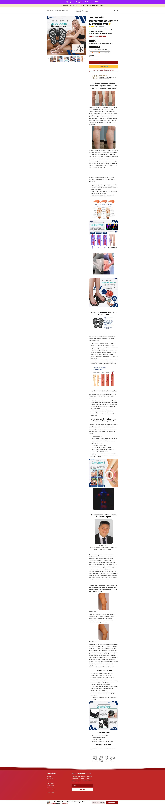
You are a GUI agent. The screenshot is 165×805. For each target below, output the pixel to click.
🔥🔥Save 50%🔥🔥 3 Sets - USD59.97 (100, 52)
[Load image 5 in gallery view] (80, 59)
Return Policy (50, 785)
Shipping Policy (51, 787)
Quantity (91, 55)
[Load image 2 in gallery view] (60, 59)
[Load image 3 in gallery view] (67, 59)
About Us (49, 776)
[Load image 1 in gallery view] (53, 59)
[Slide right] (84, 58)
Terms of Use (50, 792)
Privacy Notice (50, 783)
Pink (98, 41)
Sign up (82, 789)
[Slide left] (48, 58)
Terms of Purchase (52, 790)
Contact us (50, 778)
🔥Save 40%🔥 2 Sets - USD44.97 (99, 49)
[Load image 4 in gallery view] (73, 59)
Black (92, 41)
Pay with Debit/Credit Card (103, 70)
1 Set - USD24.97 (95, 47)
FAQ (48, 781)
